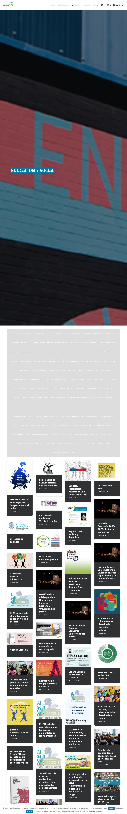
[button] (102, 5)
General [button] (46, 398)
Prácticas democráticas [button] (106, 416)
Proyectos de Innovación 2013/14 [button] (82, 425)
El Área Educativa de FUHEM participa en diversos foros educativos (78, 584)
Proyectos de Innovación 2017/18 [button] (62, 434)
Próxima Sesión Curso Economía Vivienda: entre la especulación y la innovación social (107, 572)
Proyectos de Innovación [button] (21, 425)
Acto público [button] (49, 333)
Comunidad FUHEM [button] (16, 352)
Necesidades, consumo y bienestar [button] (100, 407)
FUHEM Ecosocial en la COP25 (107, 674)
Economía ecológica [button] (77, 370)
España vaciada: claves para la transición (77, 674)
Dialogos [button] (96, 361)
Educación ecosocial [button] (27, 388)
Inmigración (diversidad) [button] (33, 407)
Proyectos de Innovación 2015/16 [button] (20, 434)
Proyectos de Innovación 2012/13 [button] (61, 425)
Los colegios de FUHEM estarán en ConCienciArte (48, 482)
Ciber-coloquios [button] (74, 343)
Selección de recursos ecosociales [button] (75, 443)
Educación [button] (112, 379)
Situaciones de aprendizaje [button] (60, 453)
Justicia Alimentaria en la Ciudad (19, 732)
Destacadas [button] (60, 361)
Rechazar (29, 811)
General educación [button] (62, 398)
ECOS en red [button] (81, 379)
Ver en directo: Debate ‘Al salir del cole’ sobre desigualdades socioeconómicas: (19, 756)
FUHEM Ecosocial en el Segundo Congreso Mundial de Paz (19, 504)
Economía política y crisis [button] (19, 379)
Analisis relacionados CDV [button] (19, 343)
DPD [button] (57, 370)
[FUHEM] (8, 5)
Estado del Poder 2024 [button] (106, 388)
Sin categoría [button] (91, 443)
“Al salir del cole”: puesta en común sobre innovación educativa (19, 684)
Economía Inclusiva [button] (104, 370)
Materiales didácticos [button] (81, 407)
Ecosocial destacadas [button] (101, 379)
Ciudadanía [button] (84, 343)
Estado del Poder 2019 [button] (77, 388)
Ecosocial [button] (90, 379)
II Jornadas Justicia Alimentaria (16, 576)
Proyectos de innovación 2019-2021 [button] (106, 434)
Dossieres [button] (51, 370)
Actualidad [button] (58, 333)
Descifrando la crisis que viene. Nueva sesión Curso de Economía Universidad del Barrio (47, 602)
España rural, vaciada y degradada (75, 534)
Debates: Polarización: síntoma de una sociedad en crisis (78, 490)
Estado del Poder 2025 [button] (21, 398)
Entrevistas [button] (53, 388)
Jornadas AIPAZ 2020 (106, 487)
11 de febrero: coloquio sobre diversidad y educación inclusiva (105, 624)
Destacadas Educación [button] (72, 361)
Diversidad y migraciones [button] (108, 361)
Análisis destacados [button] (107, 333)
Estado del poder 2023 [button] (92, 388)
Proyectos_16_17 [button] (22, 443)
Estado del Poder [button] (64, 388)
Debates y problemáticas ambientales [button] (80, 352)
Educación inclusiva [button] (41, 388)
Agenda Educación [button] (87, 333)
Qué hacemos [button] (76, 5)
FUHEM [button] (40, 398)
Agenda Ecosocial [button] (75, 333)
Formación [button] (33, 398)
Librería (87, 5)
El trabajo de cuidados (16, 540)
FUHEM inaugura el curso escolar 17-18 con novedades (107, 800)
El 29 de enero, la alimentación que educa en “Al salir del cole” (19, 617)
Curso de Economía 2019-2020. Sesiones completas (106, 527)
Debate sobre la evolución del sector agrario (47, 646)
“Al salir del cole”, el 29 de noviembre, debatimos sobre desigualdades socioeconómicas (48, 780)
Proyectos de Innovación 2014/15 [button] (103, 425)
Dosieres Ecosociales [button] (39, 370)
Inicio (53, 5)
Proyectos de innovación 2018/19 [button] (84, 434)
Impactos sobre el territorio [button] (78, 398)
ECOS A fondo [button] (49, 379)
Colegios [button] (100, 343)
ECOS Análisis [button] (72, 379)
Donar (95, 5)
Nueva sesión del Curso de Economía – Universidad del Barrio (77, 630)
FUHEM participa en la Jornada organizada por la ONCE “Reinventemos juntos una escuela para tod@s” (78, 784)
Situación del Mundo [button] (103, 443)
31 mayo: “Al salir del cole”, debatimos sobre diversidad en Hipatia (107, 712)
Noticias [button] (38, 416)
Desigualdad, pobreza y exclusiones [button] (22, 361)
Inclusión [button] (92, 398)
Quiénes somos (63, 5)
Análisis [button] (96, 333)
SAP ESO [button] (42, 443)
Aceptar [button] (111, 808)
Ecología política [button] (65, 370)
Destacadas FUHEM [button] (86, 361)
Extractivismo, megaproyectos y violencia (48, 683)
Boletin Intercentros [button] (61, 343)
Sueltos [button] (72, 453)
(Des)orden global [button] (25, 333)
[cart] (122, 5)
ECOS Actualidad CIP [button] (60, 379)
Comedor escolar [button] (110, 343)
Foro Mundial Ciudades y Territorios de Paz (48, 518)
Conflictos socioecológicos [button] (31, 352)
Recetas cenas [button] (34, 443)
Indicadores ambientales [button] (104, 398)
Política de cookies (96, 811)
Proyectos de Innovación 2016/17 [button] (41, 434)
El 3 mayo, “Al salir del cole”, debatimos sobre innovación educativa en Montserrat (77, 737)
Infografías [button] (20, 407)
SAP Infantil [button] (50, 443)
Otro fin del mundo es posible (48, 558)
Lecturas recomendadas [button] (66, 407)
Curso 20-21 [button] (63, 352)
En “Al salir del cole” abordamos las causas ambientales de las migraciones (48, 730)
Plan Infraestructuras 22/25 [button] (88, 416)
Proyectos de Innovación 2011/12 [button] (40, 425)
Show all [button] (15, 333)
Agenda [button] (66, 333)
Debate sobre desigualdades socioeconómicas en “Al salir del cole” (107, 755)
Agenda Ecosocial (19, 649)
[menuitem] (53, 5)
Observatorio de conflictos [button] (51, 416)
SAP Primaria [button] (59, 443)
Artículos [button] (50, 343)
